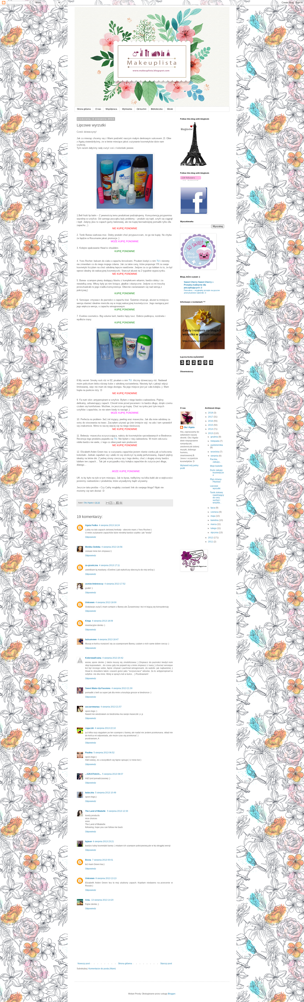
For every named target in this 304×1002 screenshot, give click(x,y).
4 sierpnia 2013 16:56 (112, 547)
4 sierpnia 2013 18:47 (108, 639)
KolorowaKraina (93, 658)
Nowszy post (84, 963)
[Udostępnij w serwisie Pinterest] (121, 503)
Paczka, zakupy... (215, 460)
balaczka (89, 792)
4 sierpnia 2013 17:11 (109, 565)
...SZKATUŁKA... (93, 774)
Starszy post (166, 963)
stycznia (215, 532)
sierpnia (215, 456)
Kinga (88, 621)
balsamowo (91, 639)
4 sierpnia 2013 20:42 (112, 658)
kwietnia (215, 520)
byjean (88, 841)
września (215, 452)
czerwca (215, 512)
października (217, 445)
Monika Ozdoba (92, 547)
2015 (211, 425)
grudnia (214, 437)
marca (214, 524)
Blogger (171, 994)
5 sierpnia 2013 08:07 (112, 774)
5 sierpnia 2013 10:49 (105, 792)
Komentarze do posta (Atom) (102, 968)
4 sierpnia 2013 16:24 (109, 525)
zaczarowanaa (92, 707)
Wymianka (127, 109)
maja (213, 516)
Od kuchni (141, 109)
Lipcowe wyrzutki (215, 487)
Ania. (87, 900)
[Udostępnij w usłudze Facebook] (117, 503)
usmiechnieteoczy (94, 584)
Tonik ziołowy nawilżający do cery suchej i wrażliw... (217, 497)
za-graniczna (91, 565)
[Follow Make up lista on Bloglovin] (193, 165)
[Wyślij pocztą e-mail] (107, 503)
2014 (211, 429)
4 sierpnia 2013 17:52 (114, 584)
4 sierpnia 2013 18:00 (106, 602)
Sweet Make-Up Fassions (97, 688)
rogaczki (89, 728)
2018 (211, 413)
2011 (211, 541)
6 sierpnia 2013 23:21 (103, 841)
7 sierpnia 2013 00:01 (102, 860)
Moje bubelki (216, 466)
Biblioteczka (157, 109)
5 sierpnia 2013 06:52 (104, 752)
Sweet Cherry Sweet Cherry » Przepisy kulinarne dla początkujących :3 (199, 285)
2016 (211, 421)
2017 (211, 417)
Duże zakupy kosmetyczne (217, 472)
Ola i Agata (189, 427)
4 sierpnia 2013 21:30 (122, 688)
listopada (215, 441)
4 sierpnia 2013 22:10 (105, 728)
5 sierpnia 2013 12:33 (117, 811)
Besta (88, 860)
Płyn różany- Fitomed (216, 480)
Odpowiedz (90, 537)
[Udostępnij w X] (114, 503)
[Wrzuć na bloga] (111, 503)
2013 (211, 433)
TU (158, 261)
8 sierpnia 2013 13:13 (106, 878)
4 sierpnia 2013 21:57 (111, 707)
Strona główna (84, 109)
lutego (214, 528)
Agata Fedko (91, 525)
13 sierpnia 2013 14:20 (102, 900)
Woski (170, 109)
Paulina (89, 752)
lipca (213, 508)
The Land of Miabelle (95, 811)
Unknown (89, 602)
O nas (98, 109)
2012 (211, 537)
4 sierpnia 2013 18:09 (102, 621)
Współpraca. (112, 109)
